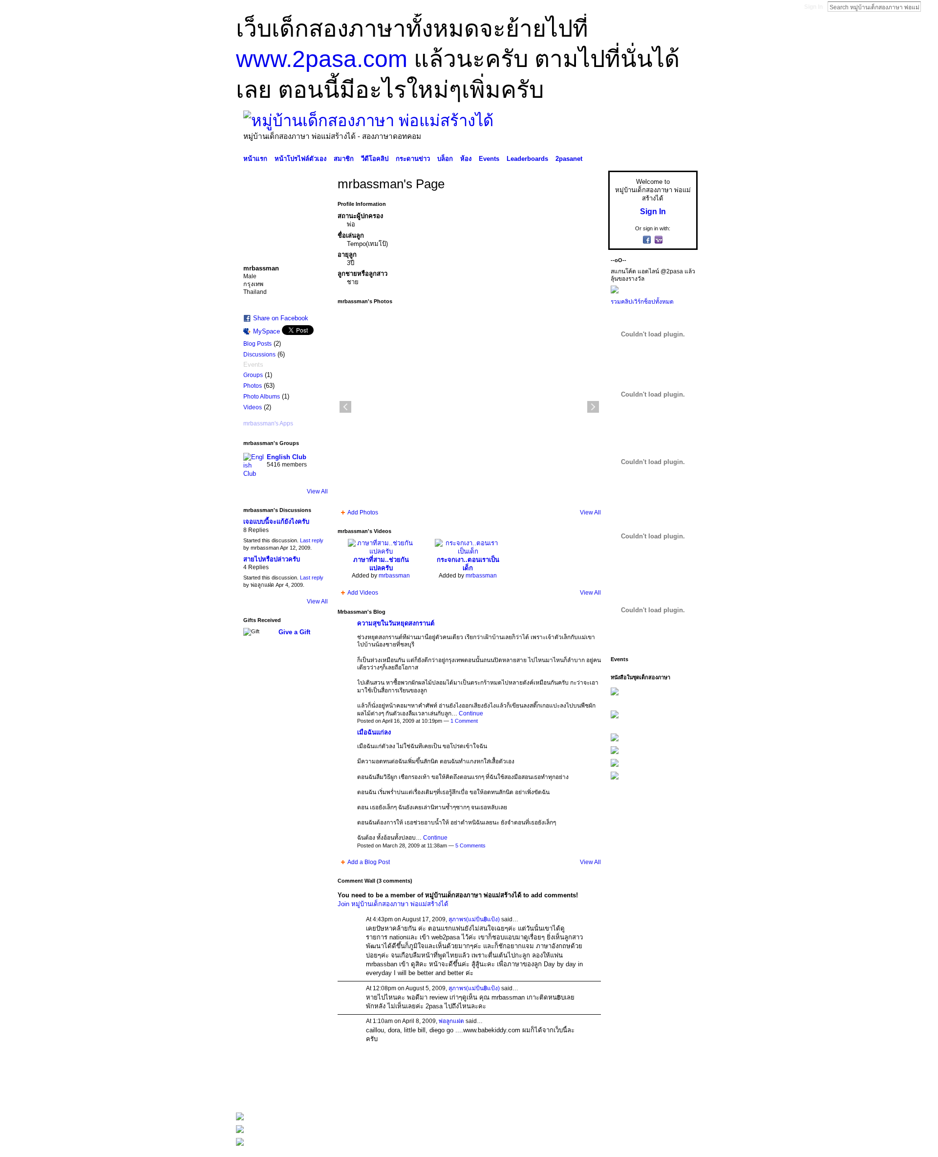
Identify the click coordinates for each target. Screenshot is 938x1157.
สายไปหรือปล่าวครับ (271, 559)
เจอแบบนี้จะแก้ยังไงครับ (276, 521)
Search (929, 6)
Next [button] (593, 407)
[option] (469, 407)
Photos (252, 385)
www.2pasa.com (321, 59)
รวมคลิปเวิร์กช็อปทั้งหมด (642, 301)
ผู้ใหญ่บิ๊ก (307, 1092)
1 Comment (464, 721)
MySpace (266, 331)
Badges (586, 1092)
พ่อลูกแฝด (451, 1021)
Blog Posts (257, 343)
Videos (252, 407)
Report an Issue (625, 1092)
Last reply (311, 540)
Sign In (813, 6)
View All (317, 491)
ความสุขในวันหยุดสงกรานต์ (395, 623)
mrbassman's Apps (268, 423)
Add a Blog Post (368, 862)
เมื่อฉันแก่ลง (374, 732)
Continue (471, 713)
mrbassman (394, 575)
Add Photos (362, 512)
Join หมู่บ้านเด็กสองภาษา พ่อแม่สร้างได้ (393, 904)
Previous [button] (345, 407)
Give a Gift (294, 632)
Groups (253, 375)
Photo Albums (261, 396)
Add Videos (362, 592)
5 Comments (470, 845)
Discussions (259, 354)
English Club (286, 457)
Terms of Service (676, 1092)
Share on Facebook (280, 318)
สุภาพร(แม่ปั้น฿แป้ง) (474, 919)
